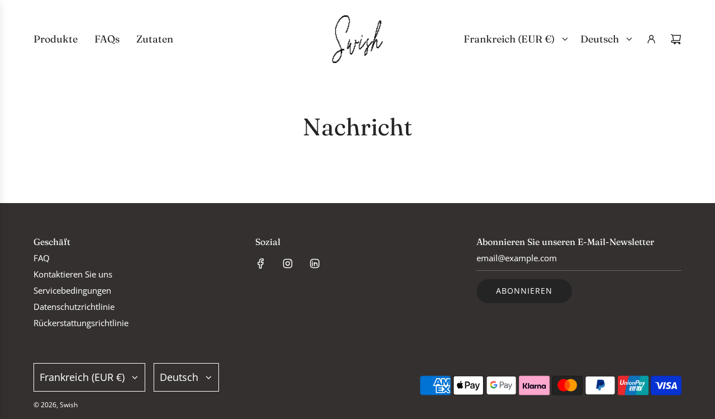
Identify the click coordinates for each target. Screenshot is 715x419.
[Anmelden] (651, 39)
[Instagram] (287, 263)
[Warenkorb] (676, 39)
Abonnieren (524, 290)
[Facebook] (261, 263)
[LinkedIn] (314, 263)
